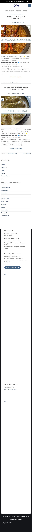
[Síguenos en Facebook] (23, 524)
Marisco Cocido (5, 198)
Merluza (3, 173)
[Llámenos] (28, 524)
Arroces (11, 14)
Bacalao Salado (5, 187)
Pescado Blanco (14, 86)
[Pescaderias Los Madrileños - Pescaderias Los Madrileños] (16, 5)
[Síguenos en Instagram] (25, 524)
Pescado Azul (4, 210)
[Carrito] (29, 5)
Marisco (3, 196)
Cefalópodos (4, 190)
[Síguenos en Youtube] (30, 524)
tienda (22, 93)
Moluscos (3, 204)
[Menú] (2, 5)
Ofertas (3, 207)
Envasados (4, 193)
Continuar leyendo (16, 77)
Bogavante (17, 14)
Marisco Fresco (5, 201)
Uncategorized (5, 215)
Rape (21, 14)
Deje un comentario (27, 153)
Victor (22, 22)
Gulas (2, 170)
